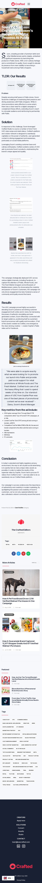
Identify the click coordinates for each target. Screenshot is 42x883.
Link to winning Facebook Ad (21, 366)
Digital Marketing (8, 726)
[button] (28, 4)
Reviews (31, 770)
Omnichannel (16, 770)
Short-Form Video (24, 777)
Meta (13, 544)
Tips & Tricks (6, 784)
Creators (26, 723)
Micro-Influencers (8, 781)
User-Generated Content (29, 745)
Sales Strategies (30, 737)
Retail (8, 544)
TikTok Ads (33, 763)
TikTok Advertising (8, 752)
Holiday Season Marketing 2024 (12, 737)
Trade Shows (30, 781)
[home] (18, 4)
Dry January (6, 763)
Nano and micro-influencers (11, 723)
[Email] (28, 554)
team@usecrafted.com (21, 842)
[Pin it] (23, 554)
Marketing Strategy (9, 730)
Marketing (20, 781)
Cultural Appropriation (20, 784)
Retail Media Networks (30, 734)
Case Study (6, 719)
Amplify (21, 831)
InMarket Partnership (24, 752)
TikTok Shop (6, 766)
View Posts (21, 532)
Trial (24, 770)
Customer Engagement (10, 741)
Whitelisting (17, 755)
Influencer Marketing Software (23, 766)
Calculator (6, 755)
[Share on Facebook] (14, 554)
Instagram (20, 774)
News (33, 723)
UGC (19, 730)
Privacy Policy (21, 880)
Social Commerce (8, 748)
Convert (21, 828)
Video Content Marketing (11, 745)
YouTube (11, 774)
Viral (14, 777)
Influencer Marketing (22, 759)
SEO (24, 755)
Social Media (6, 777)
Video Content (24, 741)
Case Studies (6, 23)
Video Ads (30, 544)
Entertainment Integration (11, 734)
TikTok (28, 774)
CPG (13, 719)
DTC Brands (20, 726)
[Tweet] (19, 554)
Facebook (21, 544)
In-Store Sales (20, 748)
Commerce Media (22, 719)
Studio (21, 834)
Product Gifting (33, 755)
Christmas (6, 770)
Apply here (21, 821)
